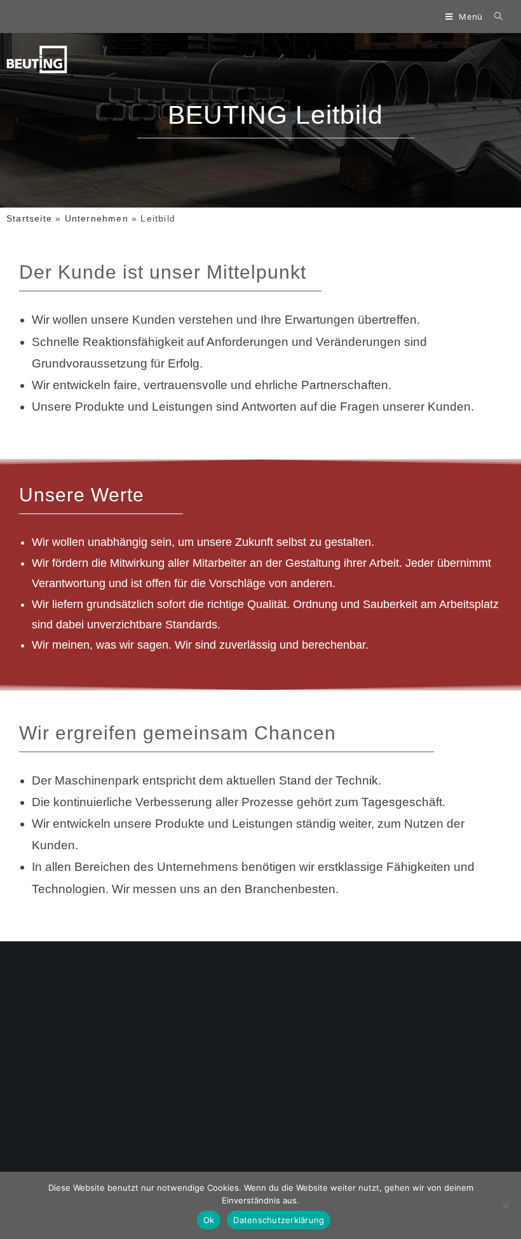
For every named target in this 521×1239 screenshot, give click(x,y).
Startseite (29, 218)
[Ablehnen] (505, 1205)
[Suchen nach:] (494, 16)
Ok (209, 1220)
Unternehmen (96, 218)
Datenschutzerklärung (278, 1220)
